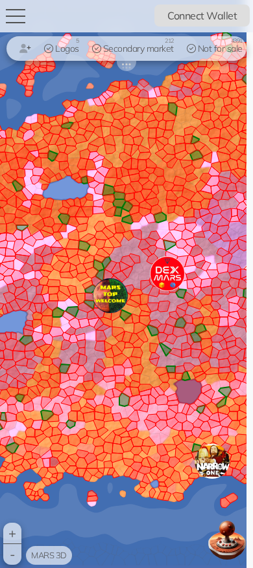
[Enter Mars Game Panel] (227, 539)
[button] (212, 461)
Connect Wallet (202, 15)
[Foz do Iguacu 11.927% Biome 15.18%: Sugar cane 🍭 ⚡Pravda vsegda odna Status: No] (123, 284)
